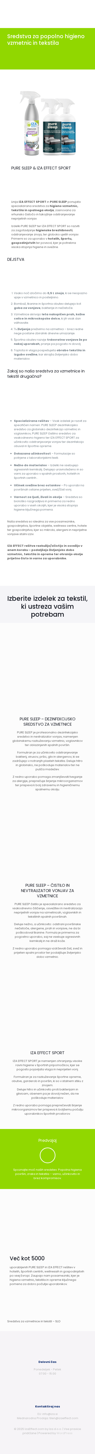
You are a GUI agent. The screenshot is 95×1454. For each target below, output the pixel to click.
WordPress (64, 1433)
